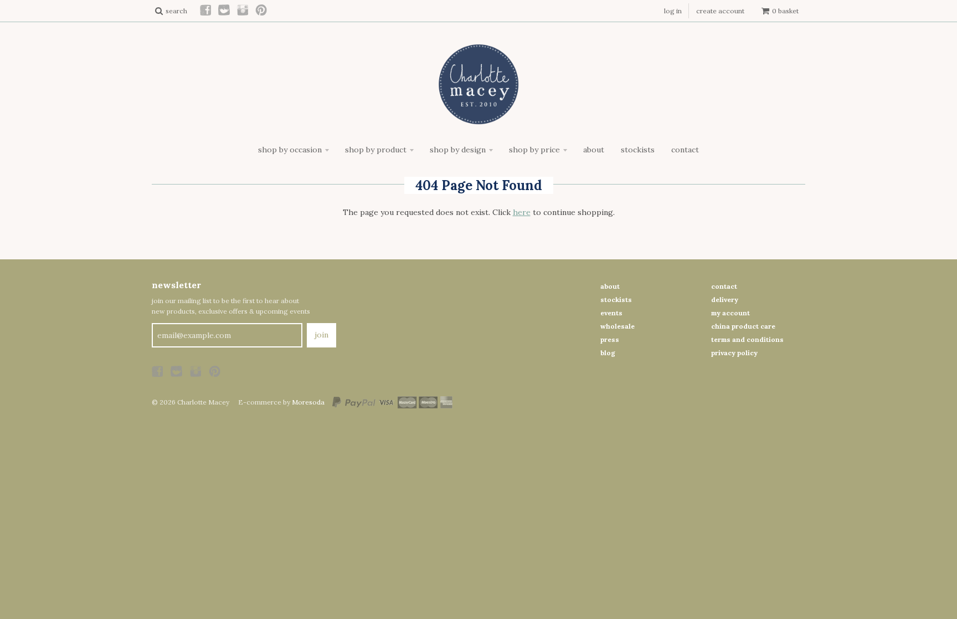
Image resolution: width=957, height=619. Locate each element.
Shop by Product (376, 150)
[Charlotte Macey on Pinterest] (261, 10)
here (522, 212)
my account (730, 313)
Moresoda (308, 402)
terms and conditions (747, 339)
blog (607, 353)
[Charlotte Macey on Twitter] (224, 10)
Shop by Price (534, 150)
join (321, 335)
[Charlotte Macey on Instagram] (243, 10)
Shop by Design (458, 150)
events (611, 313)
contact (724, 286)
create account (720, 11)
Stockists (638, 150)
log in (673, 11)
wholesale (617, 326)
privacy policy (734, 353)
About (593, 150)
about (610, 286)
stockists (616, 299)
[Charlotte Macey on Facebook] (206, 10)
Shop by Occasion (290, 150)
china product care (743, 326)
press (609, 339)
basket (785, 11)
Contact (685, 150)
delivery (724, 299)
